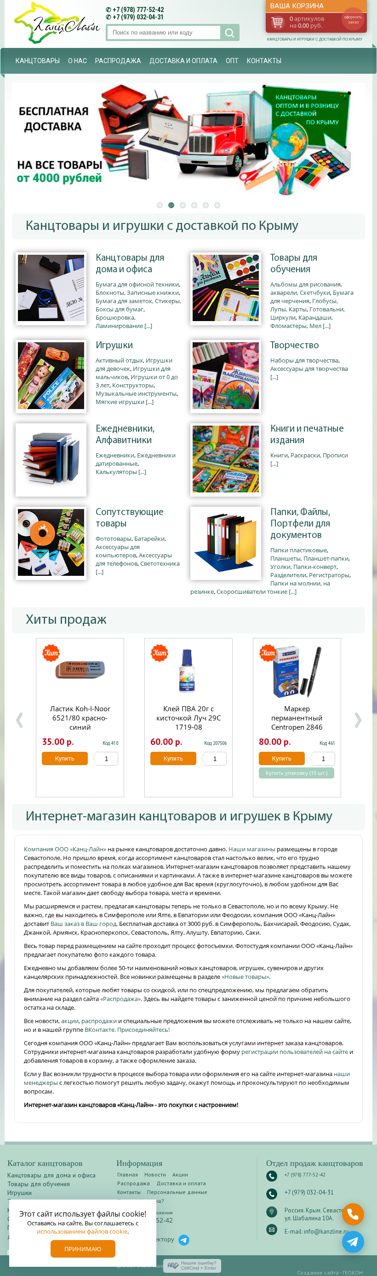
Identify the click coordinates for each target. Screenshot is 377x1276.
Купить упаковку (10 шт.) (296, 773)
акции (70, 1021)
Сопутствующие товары (130, 518)
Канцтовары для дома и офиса (130, 264)
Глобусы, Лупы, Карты (304, 305)
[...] (148, 326)
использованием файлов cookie (82, 1231)
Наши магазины (252, 849)
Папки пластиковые (298, 550)
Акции (180, 1174)
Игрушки (114, 346)
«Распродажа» (120, 999)
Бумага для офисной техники (137, 284)
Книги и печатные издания (307, 434)
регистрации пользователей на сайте (294, 1052)
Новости (155, 1174)
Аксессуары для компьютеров (118, 551)
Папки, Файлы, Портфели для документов (300, 524)
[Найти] (228, 32)
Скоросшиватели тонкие (252, 591)
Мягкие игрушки (120, 402)
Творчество (294, 346)
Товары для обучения (293, 264)
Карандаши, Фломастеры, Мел (301, 321)
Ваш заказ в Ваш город (83, 923)
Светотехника (160, 563)
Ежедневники (115, 455)
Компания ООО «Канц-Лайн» (66, 849)
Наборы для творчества (304, 360)
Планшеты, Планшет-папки (309, 558)
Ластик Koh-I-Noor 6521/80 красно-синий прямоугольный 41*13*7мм (80, 727)
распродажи (99, 1021)
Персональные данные (177, 1191)
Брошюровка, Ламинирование (119, 321)
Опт (232, 60)
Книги (279, 455)
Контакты (264, 60)
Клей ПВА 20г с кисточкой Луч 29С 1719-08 (188, 718)
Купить (64, 758)
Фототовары (113, 538)
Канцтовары (38, 60)
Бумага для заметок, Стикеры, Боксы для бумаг (138, 305)
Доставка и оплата (183, 60)
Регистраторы (329, 575)
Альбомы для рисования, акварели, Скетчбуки (306, 288)
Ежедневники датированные (136, 459)
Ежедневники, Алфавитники (125, 434)
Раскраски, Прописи (319, 455)
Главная (127, 1174)
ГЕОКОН (353, 1272)
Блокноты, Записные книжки (137, 292)
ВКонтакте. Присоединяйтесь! (127, 1029)
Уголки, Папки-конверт (303, 566)
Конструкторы (133, 385)
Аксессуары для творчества (309, 368)
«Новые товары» (245, 976)
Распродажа (118, 60)
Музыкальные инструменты (136, 393)
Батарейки (149, 538)
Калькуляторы (116, 472)
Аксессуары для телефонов (134, 559)
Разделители (288, 575)
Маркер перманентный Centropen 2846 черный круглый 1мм (296, 722)
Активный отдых (119, 360)
